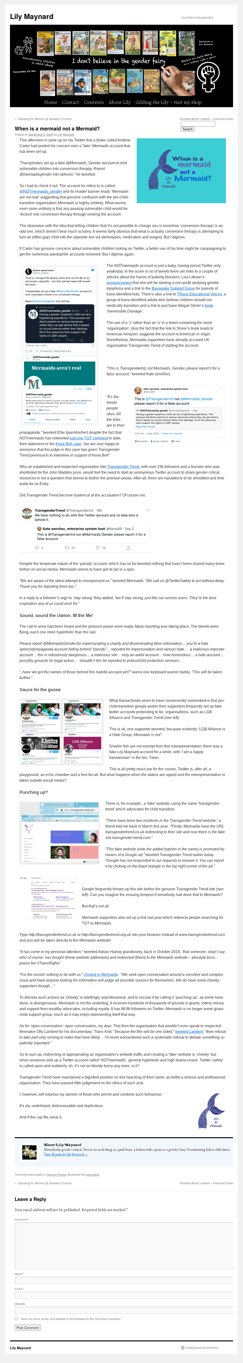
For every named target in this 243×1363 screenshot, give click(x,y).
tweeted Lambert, (189, 1032)
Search (187, 129)
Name (19, 1274)
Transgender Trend (123, 467)
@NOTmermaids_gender (40, 191)
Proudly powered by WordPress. (202, 1348)
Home (50, 102)
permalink (92, 1174)
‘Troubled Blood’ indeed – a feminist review (208, 1183)
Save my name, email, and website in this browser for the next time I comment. (71, 1319)
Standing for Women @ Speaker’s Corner (43, 119)
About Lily (120, 102)
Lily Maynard (31, 16)
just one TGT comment (89, 438)
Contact (70, 102)
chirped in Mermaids (101, 975)
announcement (119, 283)
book (209, 305)
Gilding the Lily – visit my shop (169, 102)
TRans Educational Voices (199, 294)
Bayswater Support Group (173, 288)
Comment (22, 1219)
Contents (94, 102)
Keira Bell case (68, 444)
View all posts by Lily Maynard (66, 1154)
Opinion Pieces (56, 1174)
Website (20, 1304)
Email (19, 1289)
